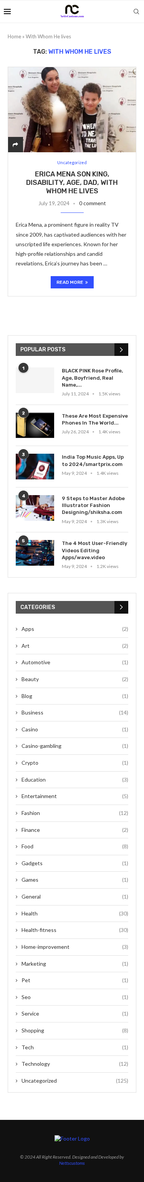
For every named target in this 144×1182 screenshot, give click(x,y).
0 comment (92, 203)
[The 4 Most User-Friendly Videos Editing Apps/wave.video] (35, 553)
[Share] (15, 144)
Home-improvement (75, 946)
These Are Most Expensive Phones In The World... (95, 419)
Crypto (75, 762)
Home (14, 36)
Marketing (75, 963)
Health (75, 913)
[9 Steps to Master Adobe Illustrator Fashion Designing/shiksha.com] (35, 508)
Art (75, 645)
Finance (75, 829)
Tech (75, 1047)
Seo (75, 997)
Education (75, 779)
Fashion (75, 813)
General (75, 896)
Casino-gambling (75, 745)
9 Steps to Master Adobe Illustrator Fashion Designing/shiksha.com (93, 505)
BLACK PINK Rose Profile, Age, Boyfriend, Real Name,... (92, 377)
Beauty (75, 679)
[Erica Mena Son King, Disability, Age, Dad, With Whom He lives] (72, 109)
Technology (75, 1063)
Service (75, 1013)
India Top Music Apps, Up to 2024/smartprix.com (93, 460)
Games (75, 879)
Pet (75, 980)
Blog (75, 696)
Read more (69, 282)
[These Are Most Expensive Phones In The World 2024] (35, 425)
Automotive (75, 662)
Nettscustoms (72, 1163)
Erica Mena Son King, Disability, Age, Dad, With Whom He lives (72, 182)
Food (75, 846)
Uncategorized (75, 1080)
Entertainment (75, 796)
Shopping (75, 1030)
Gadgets (75, 863)
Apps (75, 629)
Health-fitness (75, 930)
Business (75, 712)
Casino (75, 729)
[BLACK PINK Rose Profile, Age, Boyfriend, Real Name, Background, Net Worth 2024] (35, 380)
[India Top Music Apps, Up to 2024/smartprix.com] (35, 466)
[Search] (136, 11)
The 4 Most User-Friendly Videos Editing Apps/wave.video (94, 550)
